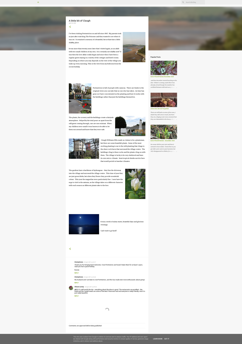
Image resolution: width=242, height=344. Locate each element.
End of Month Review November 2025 (162, 76)
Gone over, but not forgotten (160, 108)
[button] (70, 27)
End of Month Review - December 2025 (163, 140)
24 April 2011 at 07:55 (91, 286)
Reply (76, 273)
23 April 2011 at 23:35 (90, 277)
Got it (166, 339)
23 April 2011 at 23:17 (90, 262)
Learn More (157, 339)
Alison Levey (79, 287)
